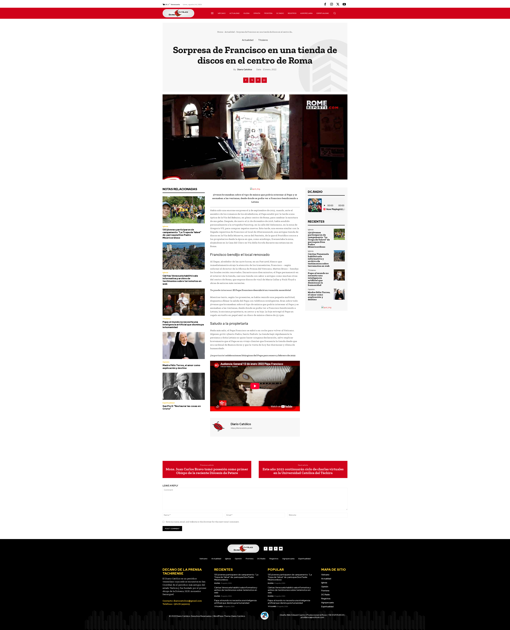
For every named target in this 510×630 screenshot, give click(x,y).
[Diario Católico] (220, 427)
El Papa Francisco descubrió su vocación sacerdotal (262, 290)
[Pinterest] (258, 80)
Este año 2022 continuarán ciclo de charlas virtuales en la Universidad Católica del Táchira (303, 471)
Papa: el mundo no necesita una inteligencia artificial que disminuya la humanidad (183, 324)
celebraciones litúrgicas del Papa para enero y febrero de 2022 (260, 355)
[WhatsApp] (264, 80)
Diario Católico (244, 69)
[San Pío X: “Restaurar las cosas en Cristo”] (184, 386)
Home (220, 32)
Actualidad (230, 32)
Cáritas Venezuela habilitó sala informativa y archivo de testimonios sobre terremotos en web (182, 279)
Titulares (263, 40)
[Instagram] (331, 4)
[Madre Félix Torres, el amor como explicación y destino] (184, 345)
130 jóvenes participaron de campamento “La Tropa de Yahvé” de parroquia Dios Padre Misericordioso (182, 233)
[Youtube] (344, 4)
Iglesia (165, 226)
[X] (338, 4)
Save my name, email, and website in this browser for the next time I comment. (202, 522)
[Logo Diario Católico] (184, 13)
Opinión (166, 362)
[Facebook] (325, 4)
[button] (334, 13)
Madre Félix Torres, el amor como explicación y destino (181, 366)
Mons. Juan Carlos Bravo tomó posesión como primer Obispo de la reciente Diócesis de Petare (207, 471)
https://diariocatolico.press (241, 428)
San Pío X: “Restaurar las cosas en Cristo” (182, 407)
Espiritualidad (169, 403)
